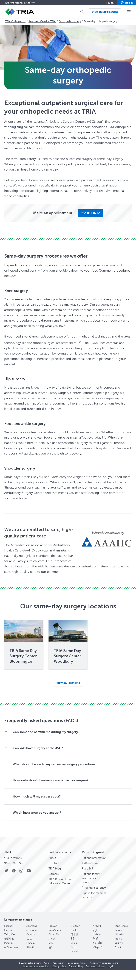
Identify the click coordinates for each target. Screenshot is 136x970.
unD (51, 943)
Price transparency (94, 887)
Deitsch (30, 934)
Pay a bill (87, 868)
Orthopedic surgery (70, 21)
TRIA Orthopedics (15, 21)
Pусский (8, 943)
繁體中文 (9, 938)
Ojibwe (119, 943)
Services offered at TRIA (42, 21)
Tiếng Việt (10, 934)
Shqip (74, 943)
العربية (29, 938)
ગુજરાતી (97, 926)
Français (30, 943)
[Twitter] (6, 871)
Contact (54, 863)
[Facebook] (14, 871)
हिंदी (72, 938)
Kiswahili (119, 934)
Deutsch (75, 926)
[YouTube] (29, 871)
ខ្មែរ (50, 947)
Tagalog (53, 926)
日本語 (74, 934)
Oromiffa (54, 934)
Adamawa (31, 926)
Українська (55, 930)
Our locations (13, 858)
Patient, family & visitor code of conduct (92, 878)
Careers (54, 874)
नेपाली (95, 938)
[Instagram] (21, 871)
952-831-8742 (13, 863)
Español (8, 926)
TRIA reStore (90, 863)
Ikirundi (119, 930)
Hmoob (8, 930)
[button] (126, 2)
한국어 (30, 947)
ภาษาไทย (98, 943)
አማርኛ (52, 938)
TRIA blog (55, 868)
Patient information (94, 858)
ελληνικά (97, 947)
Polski (74, 930)
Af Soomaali (11, 947)
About (52, 858)
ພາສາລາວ (31, 930)
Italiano (97, 934)
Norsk (118, 938)
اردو (95, 930)
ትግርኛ (118, 947)
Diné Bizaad (121, 926)
